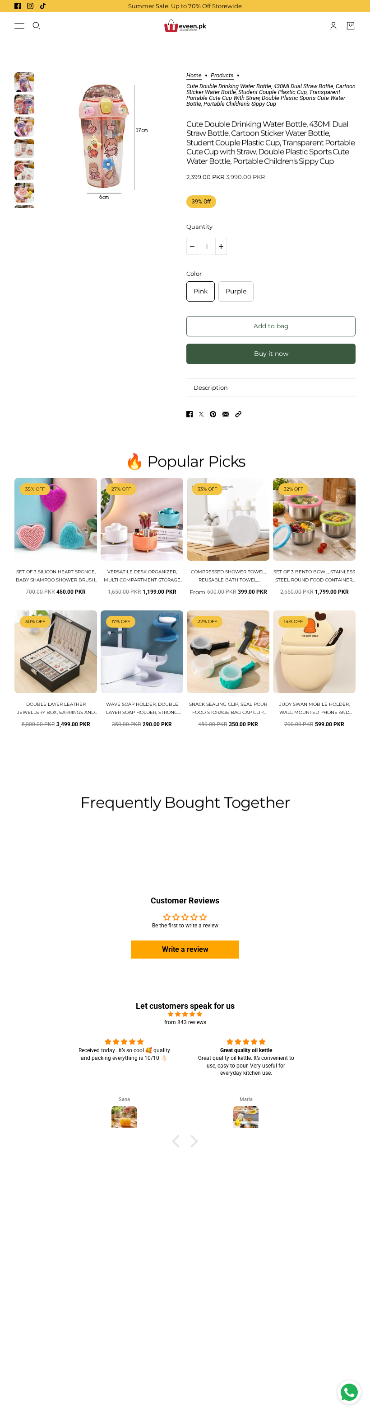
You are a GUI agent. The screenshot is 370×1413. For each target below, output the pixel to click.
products (222, 75)
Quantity (199, 226)
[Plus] (221, 246)
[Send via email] (226, 414)
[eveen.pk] (185, 26)
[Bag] (351, 26)
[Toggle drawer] (19, 26)
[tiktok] (43, 6)
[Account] (333, 26)
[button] (238, 414)
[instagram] (30, 6)
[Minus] (192, 246)
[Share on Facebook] (189, 414)
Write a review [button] (185, 949)
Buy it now (271, 354)
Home (194, 75)
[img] (185, 1014)
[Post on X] (201, 414)
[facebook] (18, 6)
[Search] (37, 26)
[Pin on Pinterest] (213, 414)
